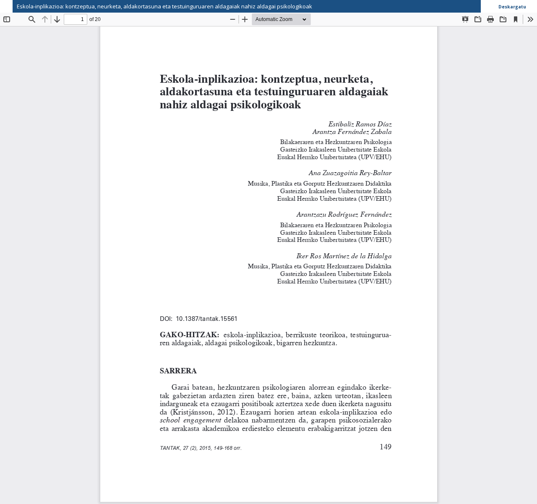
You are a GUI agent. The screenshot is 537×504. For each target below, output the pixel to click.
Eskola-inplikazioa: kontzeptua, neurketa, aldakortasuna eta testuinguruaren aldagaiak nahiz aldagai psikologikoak (164, 6)
